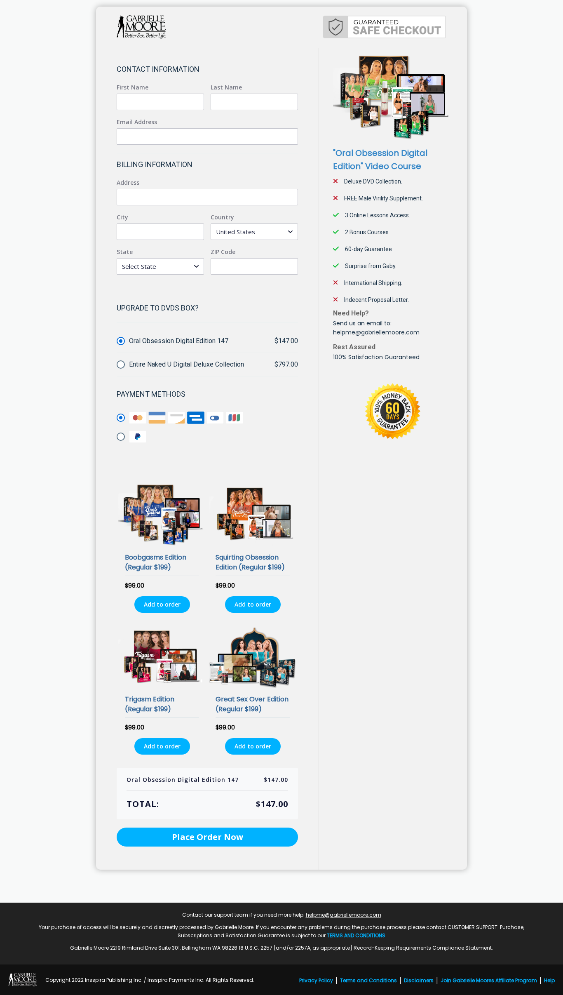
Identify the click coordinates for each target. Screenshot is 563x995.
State (125, 252)
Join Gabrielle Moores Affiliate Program (489, 980)
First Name (132, 87)
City (122, 217)
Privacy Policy (316, 980)
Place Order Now (207, 836)
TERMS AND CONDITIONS (356, 935)
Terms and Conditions (368, 980)
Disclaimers (419, 980)
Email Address (137, 122)
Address (128, 182)
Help (549, 980)
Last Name (226, 87)
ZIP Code (223, 252)
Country (222, 217)
